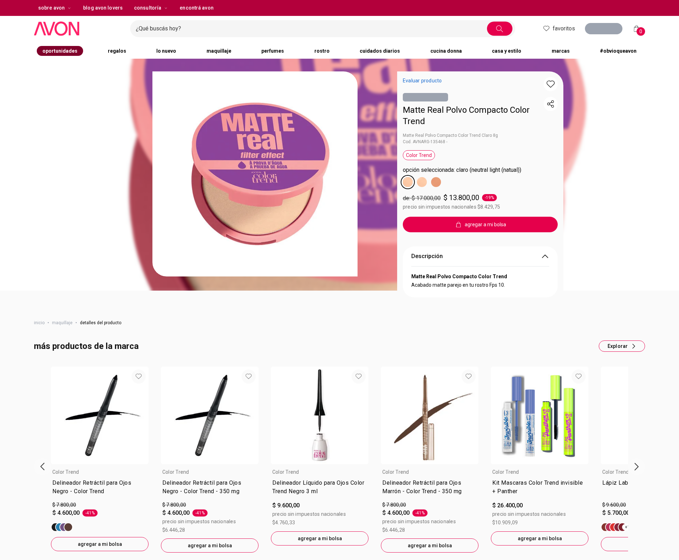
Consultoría (147, 8)
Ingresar (606, 29)
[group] (100, 459)
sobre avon (51, 8)
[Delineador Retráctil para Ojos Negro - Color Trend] (62, 527)
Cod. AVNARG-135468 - (425, 141)
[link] (99, 488)
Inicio (39, 322)
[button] (255, 173)
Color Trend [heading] (65, 472)
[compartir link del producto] (551, 104)
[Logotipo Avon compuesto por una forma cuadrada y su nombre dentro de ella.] (79, 29)
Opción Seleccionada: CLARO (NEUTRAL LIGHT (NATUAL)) (462, 170)
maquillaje (62, 322)
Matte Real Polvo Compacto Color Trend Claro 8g (450, 135)
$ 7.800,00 (64, 505)
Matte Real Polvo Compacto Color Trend (466, 115)
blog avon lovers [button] (103, 8)
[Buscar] (497, 29)
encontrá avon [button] (196, 8)
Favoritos (562, 28)
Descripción (427, 256)
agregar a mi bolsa (100, 544)
